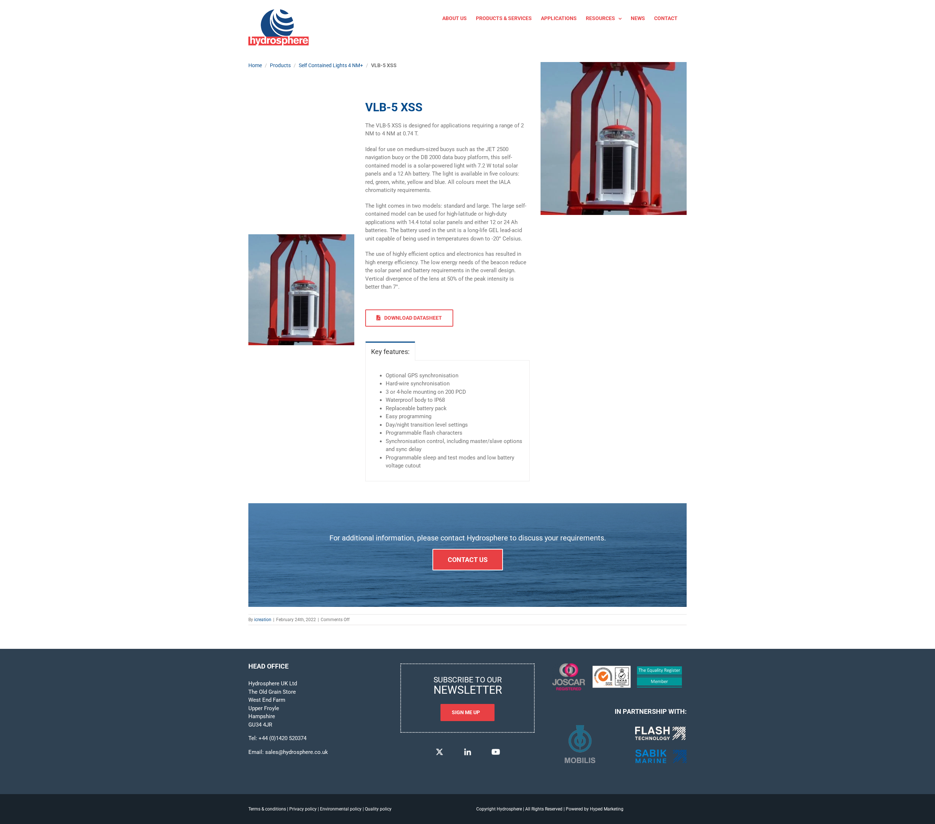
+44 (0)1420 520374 (282, 738)
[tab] (390, 351)
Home (255, 65)
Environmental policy (341, 809)
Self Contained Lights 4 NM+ (331, 65)
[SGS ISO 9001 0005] (611, 668)
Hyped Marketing (606, 809)
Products (280, 65)
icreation (262, 619)
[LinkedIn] (467, 750)
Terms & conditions (267, 809)
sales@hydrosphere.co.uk (296, 752)
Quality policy (378, 809)
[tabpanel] (447, 421)
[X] (439, 750)
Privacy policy (303, 809)
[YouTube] (495, 750)
